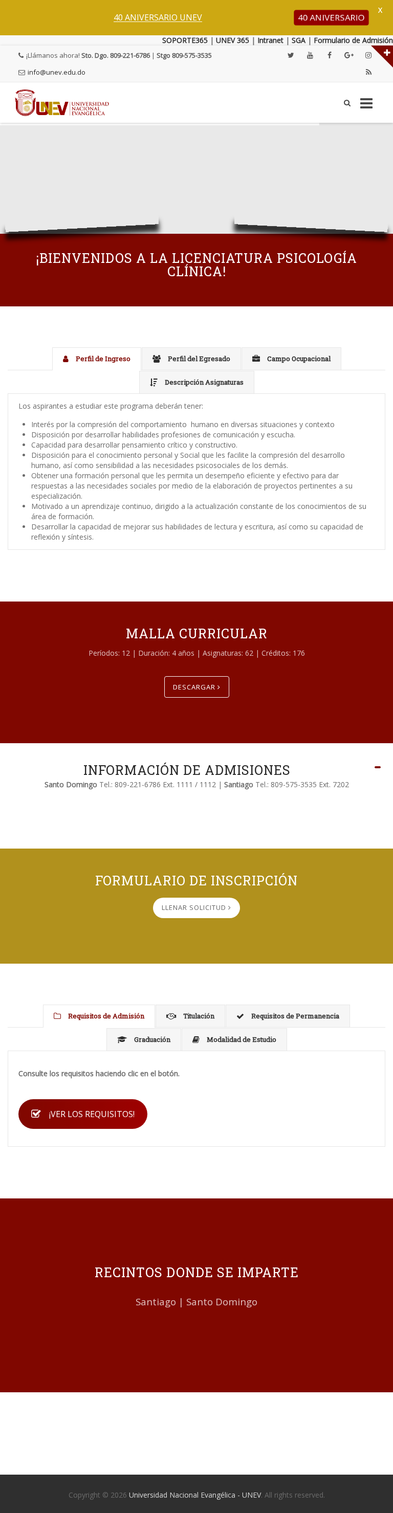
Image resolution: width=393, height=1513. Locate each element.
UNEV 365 (231, 40)
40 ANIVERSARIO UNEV (158, 17)
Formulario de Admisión (353, 40)
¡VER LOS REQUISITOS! (92, 1114)
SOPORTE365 (185, 40)
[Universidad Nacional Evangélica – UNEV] (62, 102)
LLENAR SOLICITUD (195, 907)
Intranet (270, 40)
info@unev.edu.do (56, 72)
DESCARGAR (195, 687)
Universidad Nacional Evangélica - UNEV (195, 1495)
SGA (298, 40)
